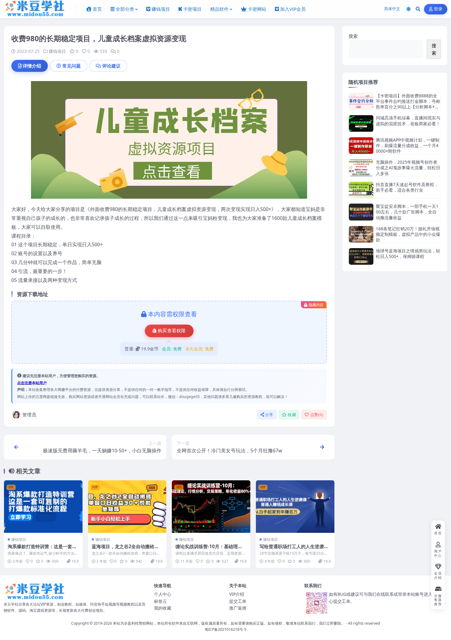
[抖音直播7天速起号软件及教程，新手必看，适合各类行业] (361, 190)
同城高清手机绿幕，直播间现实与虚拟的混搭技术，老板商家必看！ (408, 120)
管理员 (29, 415)
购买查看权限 (172, 330)
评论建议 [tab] (111, 66)
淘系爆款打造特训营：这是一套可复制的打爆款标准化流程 (42, 549)
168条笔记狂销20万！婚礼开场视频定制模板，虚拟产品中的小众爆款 (408, 234)
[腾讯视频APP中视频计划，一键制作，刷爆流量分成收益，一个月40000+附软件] (361, 145)
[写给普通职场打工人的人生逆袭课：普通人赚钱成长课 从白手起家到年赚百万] (295, 506)
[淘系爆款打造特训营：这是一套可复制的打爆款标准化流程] (43, 506)
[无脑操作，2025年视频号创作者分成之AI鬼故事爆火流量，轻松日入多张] (361, 167)
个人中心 (162, 594)
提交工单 (237, 601)
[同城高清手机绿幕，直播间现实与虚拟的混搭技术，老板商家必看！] (361, 123)
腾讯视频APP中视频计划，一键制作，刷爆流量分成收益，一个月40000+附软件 (407, 145)
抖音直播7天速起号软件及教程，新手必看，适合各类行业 (407, 187)
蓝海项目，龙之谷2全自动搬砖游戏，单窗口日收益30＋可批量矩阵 (127, 549)
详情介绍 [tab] (32, 66)
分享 (269, 414)
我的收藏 (162, 608)
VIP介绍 (236, 594)
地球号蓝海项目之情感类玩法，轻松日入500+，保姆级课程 (408, 253)
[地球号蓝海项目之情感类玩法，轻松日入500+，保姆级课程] (361, 256)
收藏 (292, 414)
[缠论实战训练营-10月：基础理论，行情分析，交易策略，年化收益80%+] (211, 506)
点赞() (316, 414)
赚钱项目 (57, 51)
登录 (438, 9)
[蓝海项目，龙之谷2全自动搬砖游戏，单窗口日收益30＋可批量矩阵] (127, 506)
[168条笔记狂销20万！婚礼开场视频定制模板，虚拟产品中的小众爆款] (361, 234)
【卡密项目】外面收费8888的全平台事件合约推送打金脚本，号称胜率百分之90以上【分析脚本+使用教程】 (408, 104)
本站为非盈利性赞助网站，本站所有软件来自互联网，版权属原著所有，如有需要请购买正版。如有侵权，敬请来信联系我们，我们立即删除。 (229, 623)
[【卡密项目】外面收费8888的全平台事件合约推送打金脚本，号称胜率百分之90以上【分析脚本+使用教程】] (361, 101)
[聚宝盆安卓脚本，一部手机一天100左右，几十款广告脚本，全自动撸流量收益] (361, 212)
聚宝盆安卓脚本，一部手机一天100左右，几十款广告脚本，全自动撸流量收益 (407, 211)
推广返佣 (237, 608)
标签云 (160, 601)
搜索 (353, 36)
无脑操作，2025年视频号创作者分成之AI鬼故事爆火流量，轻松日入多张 (408, 167)
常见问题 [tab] (71, 66)
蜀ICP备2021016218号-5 (225, 629)
